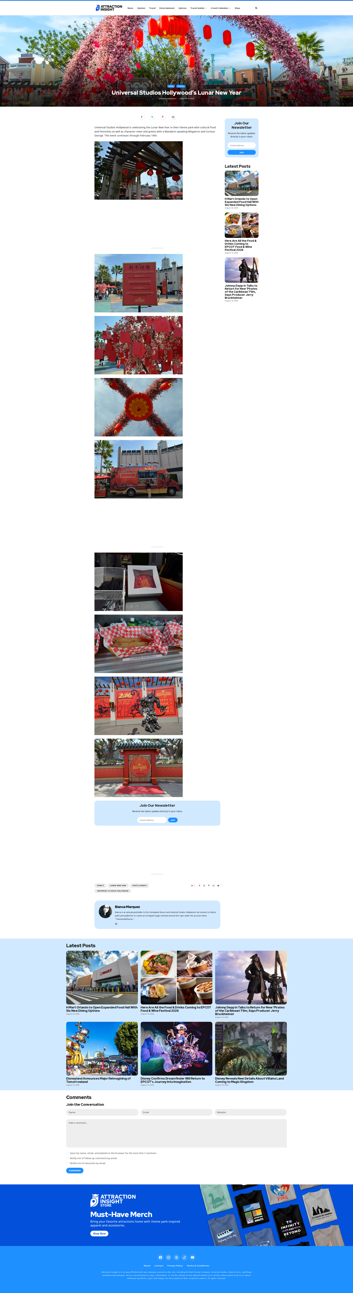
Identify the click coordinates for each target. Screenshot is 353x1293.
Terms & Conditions (198, 1265)
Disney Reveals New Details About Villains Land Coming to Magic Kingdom (249, 1080)
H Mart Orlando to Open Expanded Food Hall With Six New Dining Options (242, 202)
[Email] (173, 117)
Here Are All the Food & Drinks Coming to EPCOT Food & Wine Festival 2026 (241, 245)
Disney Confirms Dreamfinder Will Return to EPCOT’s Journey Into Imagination (173, 1080)
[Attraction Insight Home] (109, 8)
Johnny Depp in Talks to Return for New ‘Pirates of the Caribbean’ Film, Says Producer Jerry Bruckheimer (241, 292)
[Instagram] (168, 1257)
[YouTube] (192, 1257)
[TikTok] (184, 1257)
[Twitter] (152, 117)
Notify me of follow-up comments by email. (93, 1158)
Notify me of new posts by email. (88, 1163)
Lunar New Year (118, 885)
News (130, 8)
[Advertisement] (157, 226)
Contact (159, 1265)
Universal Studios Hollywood (113, 891)
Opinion (141, 8)
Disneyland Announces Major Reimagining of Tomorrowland (98, 1080)
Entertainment (167, 8)
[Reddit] (218, 885)
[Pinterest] (162, 117)
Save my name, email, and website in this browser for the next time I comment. (113, 1153)
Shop (237, 8)
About (147, 1265)
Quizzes (183, 8)
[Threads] (176, 1257)
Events (100, 885)
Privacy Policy (175, 1265)
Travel (152, 8)
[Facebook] (141, 117)
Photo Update (140, 885)
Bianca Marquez (169, 99)
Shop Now (99, 1233)
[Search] (256, 8)
